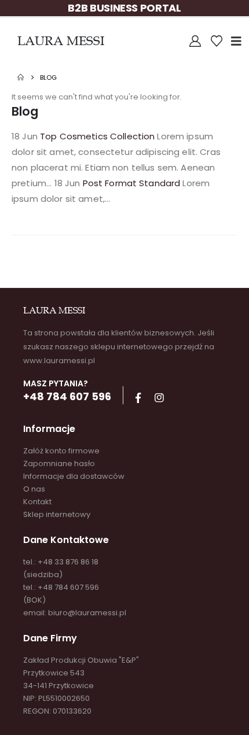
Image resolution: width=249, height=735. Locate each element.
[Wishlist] (217, 41)
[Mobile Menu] (240, 41)
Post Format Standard (132, 183)
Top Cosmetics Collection (97, 136)
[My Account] (195, 41)
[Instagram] (159, 398)
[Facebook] (138, 398)
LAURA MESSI (60, 41)
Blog (25, 111)
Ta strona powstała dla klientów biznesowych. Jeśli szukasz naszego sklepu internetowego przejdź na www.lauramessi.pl (118, 346)
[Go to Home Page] (20, 77)
